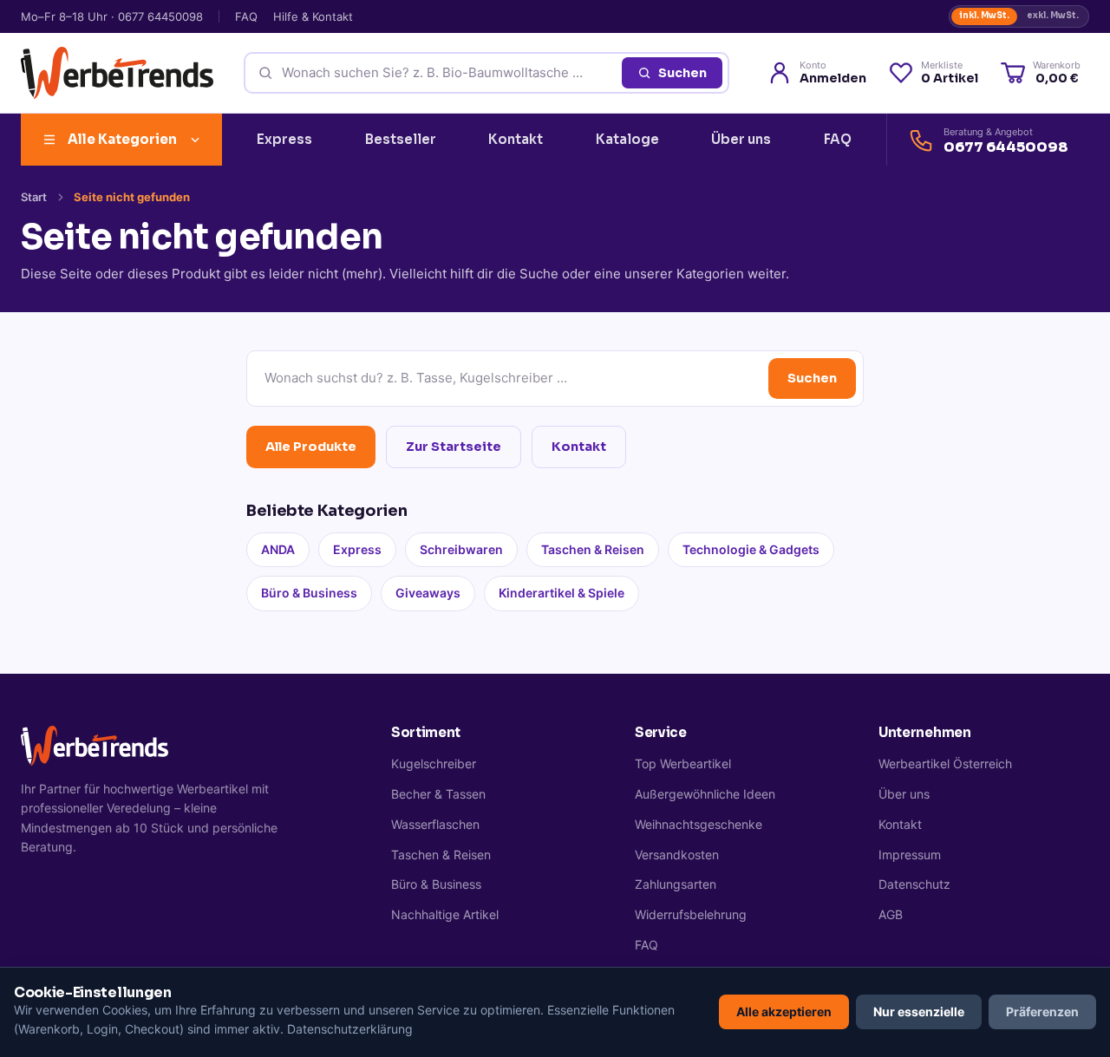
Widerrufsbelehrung (691, 914)
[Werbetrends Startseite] (117, 73)
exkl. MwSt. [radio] (1053, 15)
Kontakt (515, 139)
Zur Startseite (453, 446)
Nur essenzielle (918, 1011)
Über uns (741, 139)
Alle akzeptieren (784, 1011)
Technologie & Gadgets (750, 549)
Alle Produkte (310, 446)
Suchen (682, 73)
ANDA (278, 549)
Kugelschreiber (433, 763)
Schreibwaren (461, 549)
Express (284, 139)
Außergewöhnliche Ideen (705, 793)
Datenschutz (914, 884)
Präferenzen (1042, 1011)
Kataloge (627, 139)
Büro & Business (309, 592)
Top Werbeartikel (683, 763)
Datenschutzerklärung (350, 1028)
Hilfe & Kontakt (313, 16)
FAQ (246, 16)
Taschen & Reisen (592, 549)
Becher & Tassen (438, 793)
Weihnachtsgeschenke (698, 824)
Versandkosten (677, 854)
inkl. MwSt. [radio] (984, 15)
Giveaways (427, 592)
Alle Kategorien (122, 139)
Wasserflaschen (435, 824)
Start (34, 197)
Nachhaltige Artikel (445, 914)
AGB (890, 914)
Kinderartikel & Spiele (561, 592)
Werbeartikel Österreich (945, 763)
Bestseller (400, 139)
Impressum (909, 854)
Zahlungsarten (675, 884)
